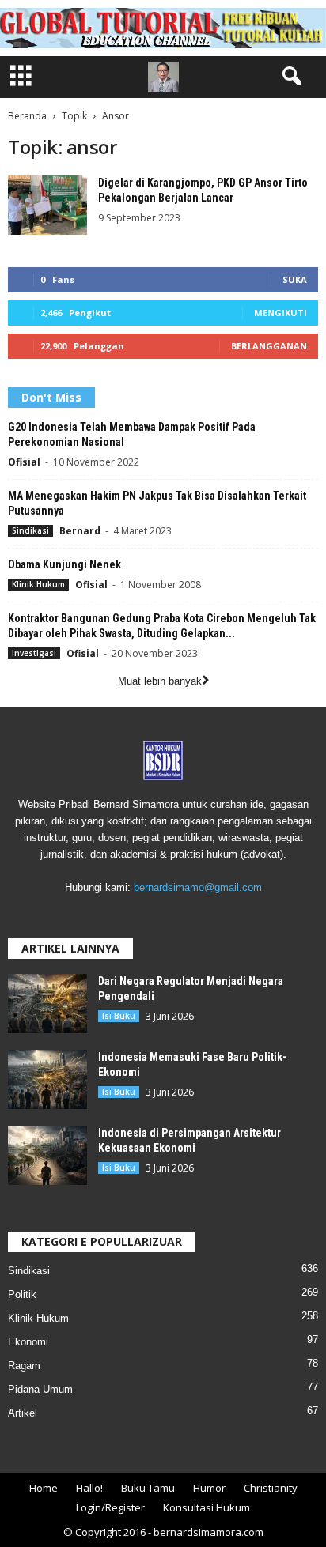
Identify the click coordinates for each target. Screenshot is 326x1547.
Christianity (271, 1488)
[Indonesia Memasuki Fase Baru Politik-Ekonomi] (47, 1079)
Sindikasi (30, 530)
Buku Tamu (148, 1488)
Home (43, 1488)
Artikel (22, 1413)
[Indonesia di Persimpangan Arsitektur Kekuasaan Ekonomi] (47, 1155)
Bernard (79, 531)
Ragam (24, 1366)
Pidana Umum (40, 1389)
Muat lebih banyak (160, 681)
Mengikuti (280, 313)
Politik (22, 1294)
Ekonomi (28, 1342)
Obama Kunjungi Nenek (64, 564)
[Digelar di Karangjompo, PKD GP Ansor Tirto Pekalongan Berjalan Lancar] (47, 205)
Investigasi (34, 652)
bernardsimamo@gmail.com (198, 887)
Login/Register (110, 1507)
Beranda (27, 116)
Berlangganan (269, 346)
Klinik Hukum (38, 584)
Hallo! (89, 1488)
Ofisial (24, 462)
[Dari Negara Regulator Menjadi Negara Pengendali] (47, 1003)
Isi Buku (118, 1015)
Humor (209, 1488)
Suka (294, 279)
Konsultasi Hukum (206, 1507)
